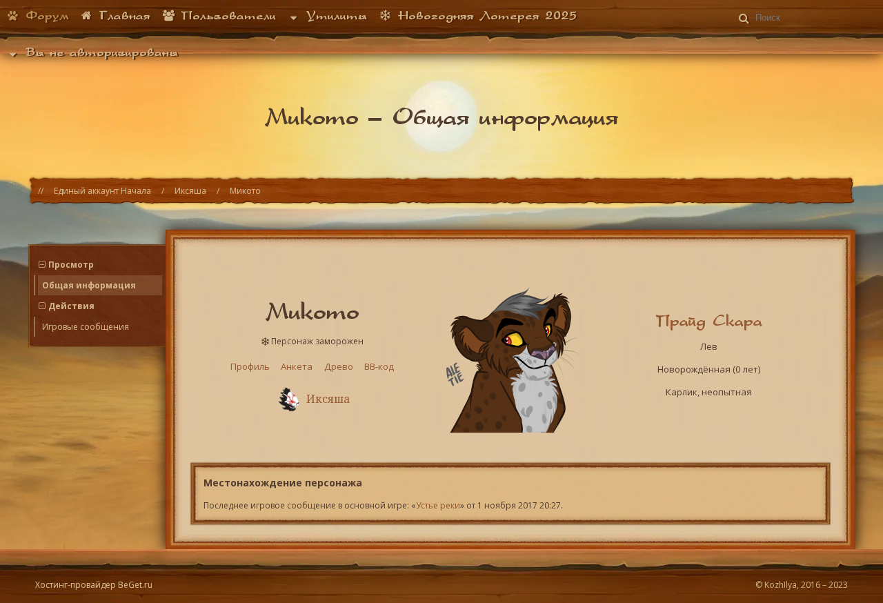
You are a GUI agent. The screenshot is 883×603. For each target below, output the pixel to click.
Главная (122, 15)
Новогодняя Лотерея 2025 (485, 15)
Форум (44, 15)
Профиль (250, 366)
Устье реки (438, 505)
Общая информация (89, 285)
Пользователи (226, 15)
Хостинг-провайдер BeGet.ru (93, 585)
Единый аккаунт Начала (102, 191)
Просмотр (71, 264)
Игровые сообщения (85, 327)
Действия (71, 306)
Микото (245, 191)
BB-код (379, 366)
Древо (338, 366)
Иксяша (190, 191)
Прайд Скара (708, 320)
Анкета (296, 366)
